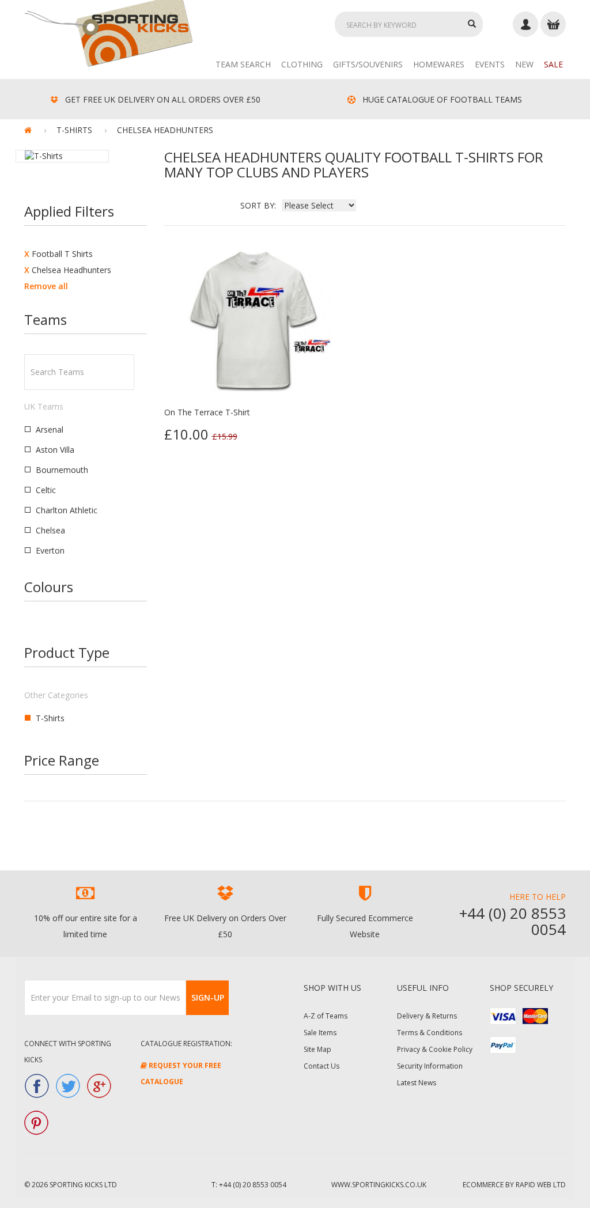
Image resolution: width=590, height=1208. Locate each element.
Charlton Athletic (66, 510)
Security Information (430, 1066)
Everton (50, 550)
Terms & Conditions (429, 1032)
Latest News (416, 1083)
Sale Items (320, 1032)
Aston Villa (55, 449)
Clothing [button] (302, 64)
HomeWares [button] (438, 64)
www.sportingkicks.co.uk (378, 1185)
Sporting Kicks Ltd (83, 1185)
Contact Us (321, 1066)
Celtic (46, 489)
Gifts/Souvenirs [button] (368, 64)
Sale (553, 64)
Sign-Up (207, 997)
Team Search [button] (243, 64)
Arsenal (49, 429)
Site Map (317, 1049)
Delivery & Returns (427, 1016)
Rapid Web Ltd (541, 1185)
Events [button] (490, 64)
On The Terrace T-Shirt (207, 412)
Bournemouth (62, 469)
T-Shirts (50, 718)
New (524, 64)
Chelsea (50, 530)
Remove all (46, 286)
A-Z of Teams (325, 1016)
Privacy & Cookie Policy (434, 1049)
